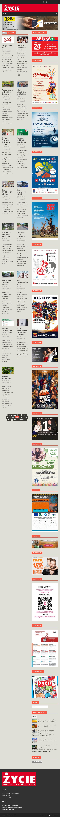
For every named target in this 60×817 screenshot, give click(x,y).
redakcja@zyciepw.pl (11, 797)
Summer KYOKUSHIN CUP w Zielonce (7, 192)
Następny (21, 419)
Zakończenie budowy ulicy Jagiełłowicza (21, 234)
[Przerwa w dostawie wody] (8, 370)
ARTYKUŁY (34, 716)
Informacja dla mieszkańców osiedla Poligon (6, 234)
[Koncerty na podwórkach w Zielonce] (22, 40)
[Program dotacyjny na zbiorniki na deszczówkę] (8, 84)
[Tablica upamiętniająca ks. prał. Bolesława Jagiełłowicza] (22, 322)
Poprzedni (13, 415)
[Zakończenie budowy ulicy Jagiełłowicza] (22, 226)
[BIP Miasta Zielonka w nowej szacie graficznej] (8, 322)
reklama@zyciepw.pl (8, 809)
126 (26, 417)
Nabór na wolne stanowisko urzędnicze (6, 282)
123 (13, 417)
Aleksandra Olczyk (6, 51)
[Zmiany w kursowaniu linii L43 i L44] (22, 184)
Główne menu (8, 14)
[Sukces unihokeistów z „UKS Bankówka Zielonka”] (22, 84)
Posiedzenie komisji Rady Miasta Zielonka (21, 140)
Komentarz (7, 53)
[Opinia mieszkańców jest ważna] (22, 274)
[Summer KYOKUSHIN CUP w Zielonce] (8, 184)
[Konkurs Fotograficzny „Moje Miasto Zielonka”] (8, 132)
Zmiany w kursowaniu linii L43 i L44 (21, 192)
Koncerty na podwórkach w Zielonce (21, 48)
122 (8, 417)
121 (24, 415)
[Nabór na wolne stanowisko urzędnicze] (8, 274)
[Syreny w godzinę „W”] (8, 40)
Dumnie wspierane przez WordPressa (49, 815)
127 (9, 419)
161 (15, 419)
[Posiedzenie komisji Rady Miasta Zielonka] (22, 132)
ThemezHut (13, 815)
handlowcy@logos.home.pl (14, 807)
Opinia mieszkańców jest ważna (22, 282)
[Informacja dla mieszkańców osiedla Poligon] (8, 226)
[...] (11, 71)
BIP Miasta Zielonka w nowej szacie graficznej (7, 330)
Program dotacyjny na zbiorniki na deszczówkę (7, 92)
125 (21, 417)
